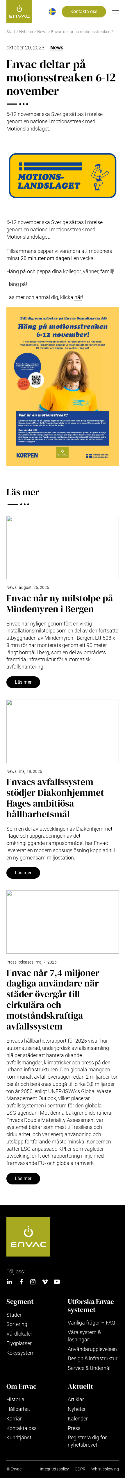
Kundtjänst (18, 1437)
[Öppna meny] (115, 11)
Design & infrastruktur (92, 1358)
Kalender (78, 1419)
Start (10, 31)
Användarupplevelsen (92, 1349)
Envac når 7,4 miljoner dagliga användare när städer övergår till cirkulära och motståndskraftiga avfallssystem (52, 999)
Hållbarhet (18, 1409)
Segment (20, 1302)
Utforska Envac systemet (91, 1305)
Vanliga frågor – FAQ (91, 1323)
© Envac (14, 1469)
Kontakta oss (83, 11)
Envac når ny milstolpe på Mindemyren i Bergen (59, 603)
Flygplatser (19, 1343)
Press (74, 1428)
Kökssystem (20, 1353)
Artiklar (76, 1399)
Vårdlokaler (19, 1334)
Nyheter (26, 31)
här (78, 297)
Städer (14, 1315)
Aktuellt (80, 1386)
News (42, 31)
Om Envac (21, 1386)
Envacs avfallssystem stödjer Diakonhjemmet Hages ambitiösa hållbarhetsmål (55, 797)
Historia (15, 1399)
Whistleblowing (105, 1469)
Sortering (16, 1324)
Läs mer (23, 682)
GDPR (80, 1469)
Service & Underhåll (90, 1368)
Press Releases (19, 962)
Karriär (14, 1419)
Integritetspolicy (54, 1469)
